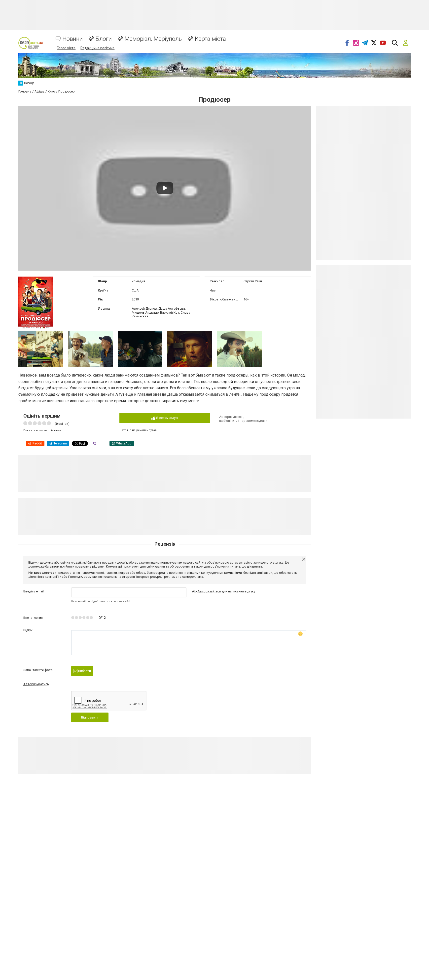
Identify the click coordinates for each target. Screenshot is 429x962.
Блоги (104, 39)
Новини (73, 39)
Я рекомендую (166, 418)
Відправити (90, 717)
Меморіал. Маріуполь (153, 39)
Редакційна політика (97, 48)
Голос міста (66, 48)
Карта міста (210, 39)
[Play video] (164, 188)
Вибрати (84, 671)
